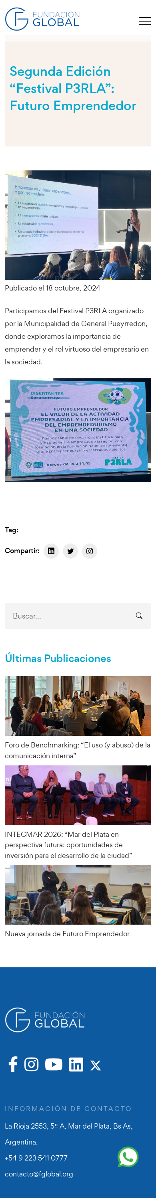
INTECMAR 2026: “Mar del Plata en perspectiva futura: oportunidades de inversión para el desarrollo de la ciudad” (68, 845)
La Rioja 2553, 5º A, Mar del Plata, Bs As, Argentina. (69, 1134)
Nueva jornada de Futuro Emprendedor (67, 933)
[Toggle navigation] (144, 21)
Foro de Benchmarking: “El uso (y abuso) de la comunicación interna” (77, 750)
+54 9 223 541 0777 (36, 1157)
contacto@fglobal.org (39, 1173)
